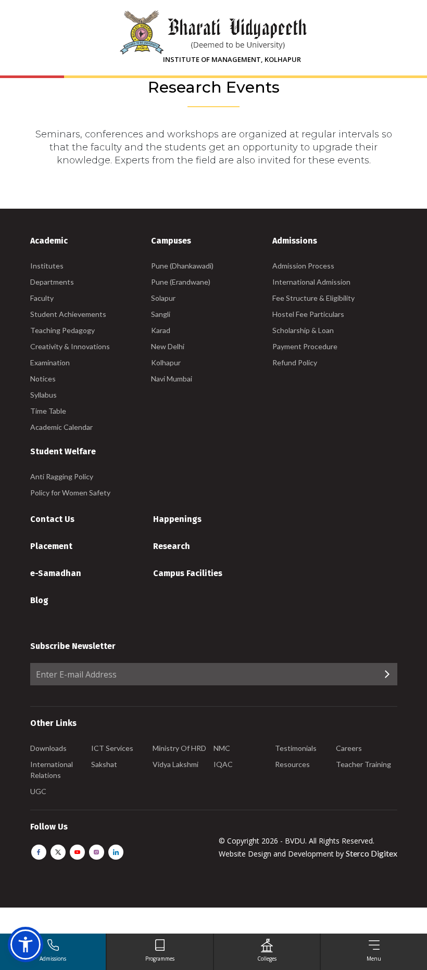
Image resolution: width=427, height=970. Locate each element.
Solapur (163, 297)
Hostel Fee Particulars (308, 314)
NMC (222, 748)
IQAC (223, 764)
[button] (25, 944)
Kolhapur (166, 362)
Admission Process (303, 265)
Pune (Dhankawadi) (182, 265)
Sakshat (104, 764)
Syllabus (43, 394)
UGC (38, 791)
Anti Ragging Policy (61, 476)
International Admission (311, 281)
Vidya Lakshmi (175, 764)
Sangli (160, 314)
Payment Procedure (304, 346)
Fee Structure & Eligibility (313, 297)
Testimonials (296, 748)
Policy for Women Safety (70, 492)
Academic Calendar (61, 427)
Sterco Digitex (371, 853)
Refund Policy (294, 362)
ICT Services (112, 748)
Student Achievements (68, 314)
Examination (50, 362)
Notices (43, 378)
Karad (160, 330)
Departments (52, 281)
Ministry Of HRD (179, 748)
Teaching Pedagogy (62, 330)
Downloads (48, 748)
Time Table (48, 410)
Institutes (47, 265)
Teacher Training (363, 764)
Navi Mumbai (171, 378)
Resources (292, 764)
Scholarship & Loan (303, 330)
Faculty (42, 297)
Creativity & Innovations (70, 346)
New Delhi (167, 346)
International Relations (51, 770)
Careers (349, 748)
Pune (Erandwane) (180, 281)
